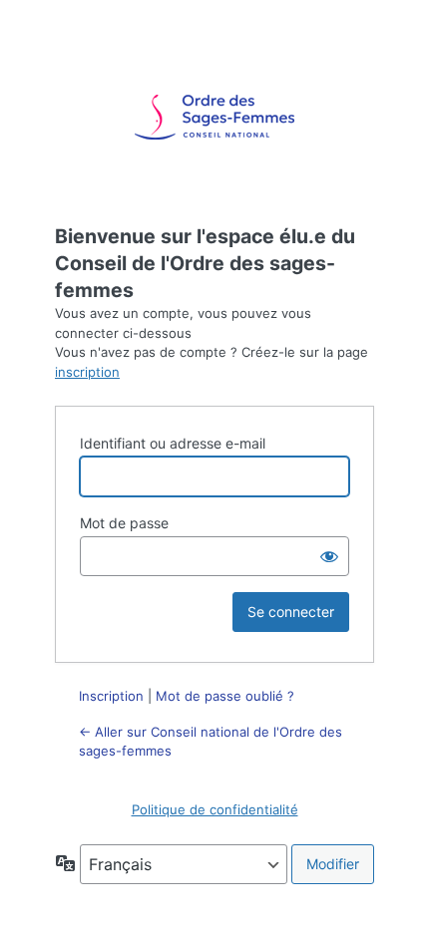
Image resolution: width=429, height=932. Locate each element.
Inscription (111, 696)
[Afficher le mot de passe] (329, 556)
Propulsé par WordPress (214, 117)
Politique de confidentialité (215, 809)
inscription (87, 372)
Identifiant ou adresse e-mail (172, 443)
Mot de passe (124, 522)
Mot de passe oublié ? (225, 696)
